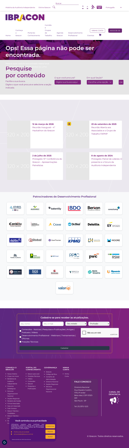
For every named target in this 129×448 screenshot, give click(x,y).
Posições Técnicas (30, 342)
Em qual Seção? (95, 78)
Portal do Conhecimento (34, 34)
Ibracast (30, 384)
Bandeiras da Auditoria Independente (12, 381)
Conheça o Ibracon (19, 32)
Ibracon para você (33, 374)
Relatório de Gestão (14, 401)
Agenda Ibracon (60, 34)
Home (8, 35)
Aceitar (50, 437)
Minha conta (97, 31)
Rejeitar (50, 431)
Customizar (50, 426)
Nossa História (12, 374)
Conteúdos (31, 381)
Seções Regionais (13, 398)
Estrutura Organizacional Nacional (12, 393)
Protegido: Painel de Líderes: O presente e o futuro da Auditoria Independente (106, 160)
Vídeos (30, 379)
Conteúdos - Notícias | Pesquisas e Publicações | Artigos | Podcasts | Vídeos (48, 331)
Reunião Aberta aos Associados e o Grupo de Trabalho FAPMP (104, 129)
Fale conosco (82, 382)
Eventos (90, 35)
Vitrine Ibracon (44, 7)
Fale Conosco (12, 408)
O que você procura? (64, 78)
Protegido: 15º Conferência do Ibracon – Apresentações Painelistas (47, 160)
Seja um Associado (13, 406)
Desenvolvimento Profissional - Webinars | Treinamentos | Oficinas (49, 337)
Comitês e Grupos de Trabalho (48, 30)
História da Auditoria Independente (20, 7)
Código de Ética (51, 374)
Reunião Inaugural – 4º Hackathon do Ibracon (43, 127)
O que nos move (13, 376)
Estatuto (49, 372)
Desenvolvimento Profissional (75, 34)
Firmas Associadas (13, 403)
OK (121, 82)
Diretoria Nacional (52, 382)
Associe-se (115, 31)
